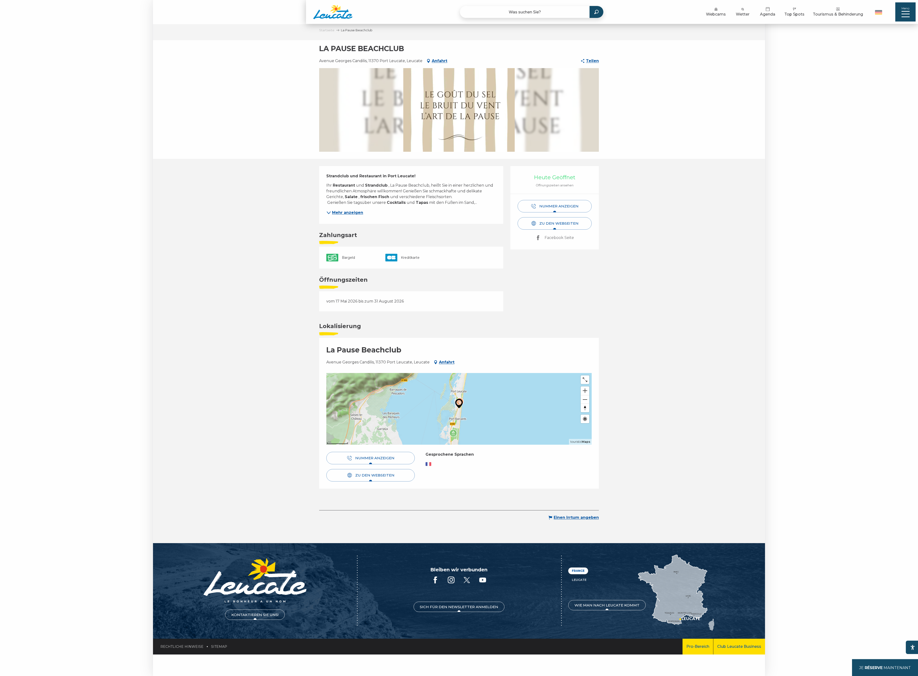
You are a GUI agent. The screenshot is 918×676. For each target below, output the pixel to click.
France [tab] (578, 571)
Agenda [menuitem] (767, 14)
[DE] (879, 12)
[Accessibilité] (912, 647)
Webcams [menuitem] (716, 14)
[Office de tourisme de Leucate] (254, 580)
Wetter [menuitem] (742, 14)
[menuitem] (332, 12)
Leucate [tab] (579, 580)
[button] (879, 12)
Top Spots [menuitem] (794, 14)
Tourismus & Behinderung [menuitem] (838, 14)
